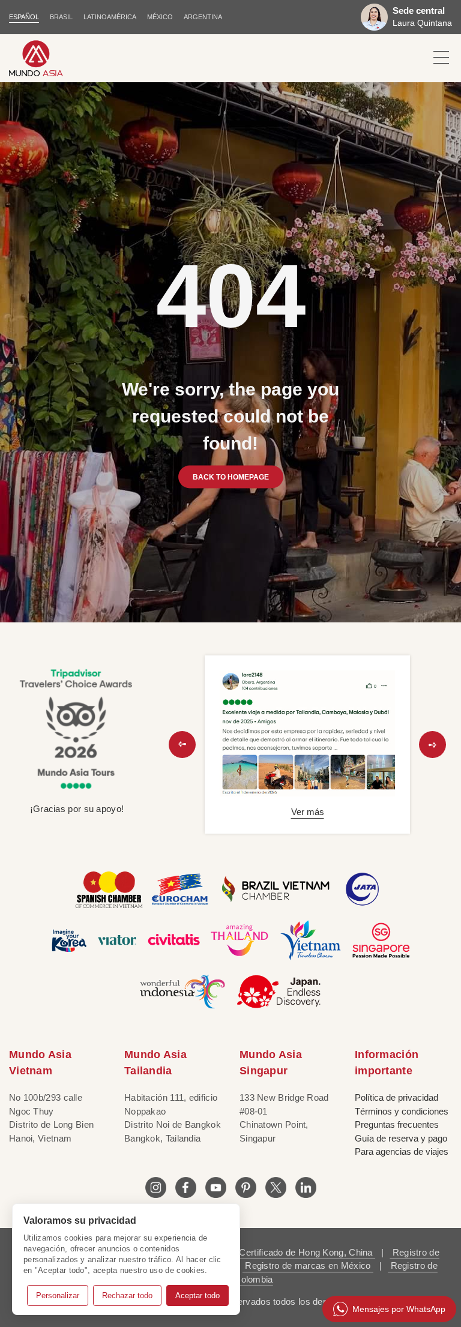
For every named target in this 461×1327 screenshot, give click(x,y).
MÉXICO (160, 16)
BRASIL (61, 16)
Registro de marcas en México (308, 1265)
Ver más (307, 812)
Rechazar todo (127, 1295)
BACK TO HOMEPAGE (231, 476)
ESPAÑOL (24, 16)
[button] (182, 744)
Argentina (203, 16)
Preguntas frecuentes (397, 1124)
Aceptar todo (197, 1295)
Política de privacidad (396, 1097)
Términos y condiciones (401, 1111)
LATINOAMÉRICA (109, 16)
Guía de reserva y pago (401, 1138)
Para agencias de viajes (401, 1151)
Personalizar (57, 1295)
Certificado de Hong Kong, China (306, 1252)
